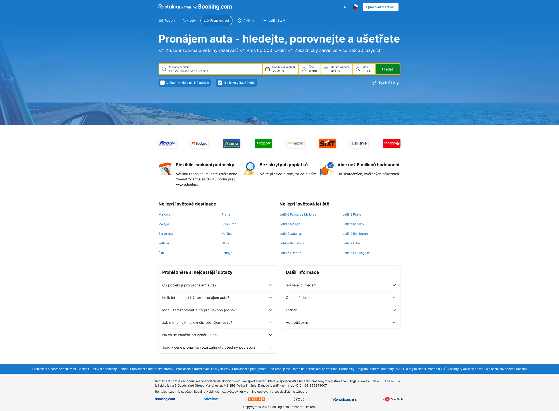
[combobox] (213, 71)
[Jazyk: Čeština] (355, 7)
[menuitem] (167, 20)
